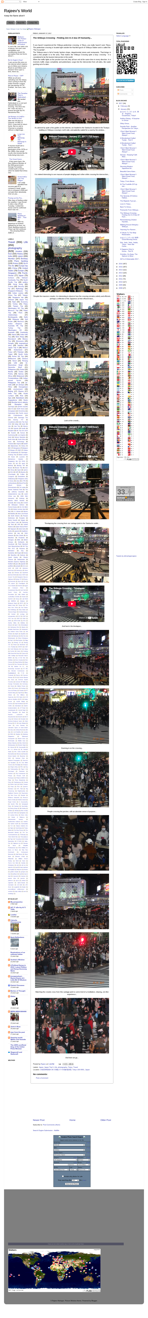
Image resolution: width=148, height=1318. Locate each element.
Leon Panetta (20, 725)
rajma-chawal (21, 882)
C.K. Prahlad (11, 646)
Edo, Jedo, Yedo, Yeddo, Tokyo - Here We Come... (129, 244)
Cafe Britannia (14, 649)
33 (121, 492)
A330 (24, 618)
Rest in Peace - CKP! (15, 76)
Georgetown (23, 387)
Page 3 (23, 769)
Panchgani (11, 771)
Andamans (25, 629)
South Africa (22, 439)
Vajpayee (13, 529)
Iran (26, 468)
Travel (75, 1067)
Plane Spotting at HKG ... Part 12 (22, 216)
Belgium (25, 448)
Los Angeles (22, 435)
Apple (16, 633)
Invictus (10, 703)
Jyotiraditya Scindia (13, 596)
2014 (121, 270)
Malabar (22, 601)
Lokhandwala (12, 483)
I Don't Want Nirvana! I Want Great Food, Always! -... (128, 133)
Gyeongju (11, 406)
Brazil (15, 644)
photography (62, 1067)
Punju (12, 786)
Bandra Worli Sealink (16, 500)
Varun (14, 845)
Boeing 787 (21, 465)
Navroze (25, 760)
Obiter (13, 996)
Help (88, 1142)
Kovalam (23, 719)
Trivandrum (18, 839)
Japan (41, 1067)
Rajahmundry (21, 791)
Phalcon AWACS (21, 778)
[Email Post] (59, 1064)
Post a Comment (42, 1078)
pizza (17, 880)
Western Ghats (20, 856)
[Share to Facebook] (70, 1064)
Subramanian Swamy (15, 819)
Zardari (13, 614)
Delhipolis (21, 542)
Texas (10, 463)
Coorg (18, 503)
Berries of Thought (18, 991)
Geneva (10, 417)
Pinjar (9, 780)
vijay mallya (18, 891)
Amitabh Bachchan (13, 629)
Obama (21, 391)
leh (17, 463)
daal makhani (24, 867)
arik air (24, 865)
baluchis (10, 867)
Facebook (11, 544)
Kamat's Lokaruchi (15, 714)
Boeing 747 (18, 420)
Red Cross (14, 795)
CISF (26, 646)
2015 (121, 267)
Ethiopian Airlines (18, 505)
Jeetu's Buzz (15, 1027)
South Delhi (13, 812)
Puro (18, 786)
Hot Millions (21, 695)
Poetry (10, 374)
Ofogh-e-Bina (14, 767)
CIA (24, 581)
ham (9, 874)
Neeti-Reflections (17, 937)
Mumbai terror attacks (20, 402)
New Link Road (23, 513)
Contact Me (32, 23)
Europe (21, 271)
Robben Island (22, 799)
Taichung (25, 522)
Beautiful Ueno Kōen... (128, 171)
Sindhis (10, 810)
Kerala (26, 553)
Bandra (23, 472)
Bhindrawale (11, 638)
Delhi (26, 317)
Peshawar (11, 778)
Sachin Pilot (14, 804)
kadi (20, 874)
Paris (20, 313)
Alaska (23, 627)
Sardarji (16, 806)
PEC (21, 767)
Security (21, 286)
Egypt (26, 585)
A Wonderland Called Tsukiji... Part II (128, 139)
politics (25, 282)
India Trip (12, 393)
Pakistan (20, 352)
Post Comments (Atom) (51, 1125)
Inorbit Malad (20, 701)
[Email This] (64, 1064)
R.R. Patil (20, 788)
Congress (11, 476)
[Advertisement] (72, 1101)
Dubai (22, 369)
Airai (21, 396)
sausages (11, 884)
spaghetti (16, 887)
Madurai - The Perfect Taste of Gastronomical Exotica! (22, 40)
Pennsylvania (12, 487)
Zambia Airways (23, 612)
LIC (15, 723)
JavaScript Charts (79, 1244)
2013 (121, 273)
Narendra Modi (15, 367)
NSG (9, 758)
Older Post (105, 1120)
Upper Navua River (21, 527)
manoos (23, 876)
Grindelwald (14, 452)
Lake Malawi (22, 723)
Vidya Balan (22, 609)
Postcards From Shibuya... (130, 210)
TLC (11, 826)
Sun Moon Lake (13, 522)
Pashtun (10, 773)
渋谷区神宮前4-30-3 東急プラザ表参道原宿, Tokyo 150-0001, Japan (65, 1070)
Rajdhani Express (13, 793)
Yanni (23, 861)
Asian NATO (22, 574)
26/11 (24, 566)
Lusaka (26, 732)
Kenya (17, 599)
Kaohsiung (11, 435)
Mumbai (11, 259)
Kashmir (10, 599)
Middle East (21, 740)
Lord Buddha (17, 732)
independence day (14, 494)
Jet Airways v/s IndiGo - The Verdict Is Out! (16, 117)
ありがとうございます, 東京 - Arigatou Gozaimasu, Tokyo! (129, 113)
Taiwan (25, 295)
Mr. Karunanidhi (21, 747)
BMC (18, 540)
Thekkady (23, 834)
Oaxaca (25, 358)
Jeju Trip (17, 426)
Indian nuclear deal (19, 509)
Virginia (18, 444)
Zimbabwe (11, 865)
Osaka (21, 372)
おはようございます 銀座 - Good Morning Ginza (129, 238)
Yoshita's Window (18, 960)
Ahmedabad (24, 625)
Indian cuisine (17, 293)
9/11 (11, 472)
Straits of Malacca (17, 817)
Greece (16, 688)
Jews (18, 481)
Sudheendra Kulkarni (14, 821)
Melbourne (12, 358)
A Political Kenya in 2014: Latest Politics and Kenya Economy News (19, 968)
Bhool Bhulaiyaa (23, 638)
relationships (12, 315)
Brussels (12, 581)
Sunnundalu (24, 823)
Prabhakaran (17, 782)
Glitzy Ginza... (125, 123)
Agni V (16, 625)
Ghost (12, 686)
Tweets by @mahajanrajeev (126, 556)
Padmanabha (14, 769)
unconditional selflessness (16, 889)
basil (16, 867)
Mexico (25, 347)
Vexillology (13, 609)
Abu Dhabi (19, 535)
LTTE (24, 481)
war (25, 891)
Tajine (11, 828)
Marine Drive (21, 738)
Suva (9, 441)
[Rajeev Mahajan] (34, 29)
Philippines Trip (14, 383)
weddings (10, 893)
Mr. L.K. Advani (12, 749)
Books (26, 579)
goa (16, 564)
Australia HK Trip (15, 326)
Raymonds (25, 793)
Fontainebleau (13, 378)
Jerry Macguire (13, 712)
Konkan (16, 719)
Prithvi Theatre (23, 784)
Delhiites (10, 660)
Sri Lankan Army (13, 815)
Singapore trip (17, 297)
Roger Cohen (12, 802)
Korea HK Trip (18, 356)
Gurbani (23, 688)
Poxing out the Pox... (15, 198)
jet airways (20, 385)
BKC (9, 448)
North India (11, 439)
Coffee (22, 474)
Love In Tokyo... (126, 204)
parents (22, 878)
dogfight (12, 869)
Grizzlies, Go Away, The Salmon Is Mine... (128, 255)
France (10, 286)
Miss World (22, 743)
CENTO (20, 646)
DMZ (19, 450)
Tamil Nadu (19, 828)
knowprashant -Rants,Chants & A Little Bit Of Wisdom (18, 978)
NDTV (21, 603)
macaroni (15, 876)
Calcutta (10, 503)
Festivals (10, 675)
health (23, 428)
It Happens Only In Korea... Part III (127, 250)
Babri (9, 636)
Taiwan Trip (18, 306)
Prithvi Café (13, 784)
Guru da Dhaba (12, 690)
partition (10, 566)
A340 (9, 568)
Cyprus (24, 653)
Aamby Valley (12, 623)
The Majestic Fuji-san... (128, 201)
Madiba (12, 513)
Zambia (23, 863)
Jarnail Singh (22, 710)
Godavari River (17, 588)
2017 (121, 103)
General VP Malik (21, 682)
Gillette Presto (21, 686)
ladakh (25, 444)
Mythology (19, 289)
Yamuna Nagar (12, 612)
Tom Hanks (24, 607)
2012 (121, 276)
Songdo (11, 343)
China (14, 268)
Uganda (15, 428)
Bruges (12, 450)
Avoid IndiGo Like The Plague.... (22, 178)
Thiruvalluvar (24, 837)
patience (10, 880)
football (10, 564)
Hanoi (14, 334)
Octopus (25, 764)
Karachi (20, 716)
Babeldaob (20, 398)
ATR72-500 (17, 620)
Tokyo (70, 1067)
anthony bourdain (18, 492)
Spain (19, 470)
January (124, 109)
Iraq (22, 551)
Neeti (9, 437)
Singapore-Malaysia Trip (18, 291)
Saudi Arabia (13, 557)
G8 (16, 677)
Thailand (11, 444)
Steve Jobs (24, 815)
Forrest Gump (12, 507)
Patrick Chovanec (17, 985)
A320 (18, 618)
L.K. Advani (17, 511)
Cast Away (24, 649)
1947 (24, 616)
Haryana (22, 548)
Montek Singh (22, 745)
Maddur (18, 734)
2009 (121, 285)
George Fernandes (13, 684)
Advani (10, 625)
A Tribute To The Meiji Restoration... (128, 233)
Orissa (12, 470)
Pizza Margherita (20, 780)
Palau (26, 304)
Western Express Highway (16, 562)
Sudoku (25, 821)
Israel (23, 424)
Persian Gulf (21, 775)
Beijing (10, 391)
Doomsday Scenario (14, 668)
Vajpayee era (17, 843)
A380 (16, 568)
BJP (17, 472)
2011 (121, 279)
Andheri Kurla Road (16, 631)
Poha (9, 782)
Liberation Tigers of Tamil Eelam (18, 727)
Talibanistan (21, 559)
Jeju (9, 426)
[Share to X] (68, 1064)
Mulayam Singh (12, 603)
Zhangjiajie (11, 411)
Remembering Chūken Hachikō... (128, 220)
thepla (23, 887)
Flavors (18, 675)
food (10, 254)
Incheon (11, 278)
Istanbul (20, 345)
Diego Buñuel (18, 662)
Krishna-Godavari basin (15, 721)
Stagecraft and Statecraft (16, 1053)
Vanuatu (25, 843)
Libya (11, 729)
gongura (23, 871)
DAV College (11, 655)
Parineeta (21, 771)
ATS (24, 620)
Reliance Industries (13, 797)
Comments (123, 94)
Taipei (10, 354)
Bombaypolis (12, 317)
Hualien (13, 433)
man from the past (18, 1032)
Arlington (11, 540)
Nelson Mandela (20, 437)
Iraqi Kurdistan (19, 703)
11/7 (19, 616)
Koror (13, 457)
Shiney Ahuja (13, 808)
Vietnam (11, 300)
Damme (20, 585)
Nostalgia (17, 764)
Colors (18, 651)
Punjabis (22, 518)
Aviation (18, 251)
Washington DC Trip (16, 308)
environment (18, 389)
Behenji (10, 465)
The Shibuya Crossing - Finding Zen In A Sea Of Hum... (129, 215)
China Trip (12, 295)
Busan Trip (18, 468)
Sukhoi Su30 (14, 823)
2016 (121, 264)
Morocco (20, 321)
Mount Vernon (14, 485)
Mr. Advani (11, 747)
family (10, 531)
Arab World (13, 574)
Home (11, 23)
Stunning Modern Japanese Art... (126, 167)
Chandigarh (22, 583)
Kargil (19, 553)
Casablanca (12, 422)
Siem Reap (19, 337)
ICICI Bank (19, 697)
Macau (25, 511)
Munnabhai (11, 754)
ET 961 (25, 668)
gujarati (23, 564)
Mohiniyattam (11, 745)
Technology (20, 441)
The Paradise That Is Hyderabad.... (23, 95)
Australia (11, 332)
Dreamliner (21, 476)
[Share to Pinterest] (72, 1064)
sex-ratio (19, 884)
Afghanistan (14, 446)
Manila (10, 372)
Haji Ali (20, 692)
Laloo (9, 725)
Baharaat (15, 636)
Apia (9, 398)
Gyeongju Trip (23, 417)
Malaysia (15, 319)
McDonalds (11, 740)
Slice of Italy (24, 810)
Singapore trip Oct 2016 (16, 461)
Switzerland (18, 350)
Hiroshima (21, 411)
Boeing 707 (18, 579)
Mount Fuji (22, 483)
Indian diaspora (15, 324)
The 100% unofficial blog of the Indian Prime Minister (18, 1047)
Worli (17, 861)
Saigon (23, 520)
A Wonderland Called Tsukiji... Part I (128, 144)
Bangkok (11, 430)
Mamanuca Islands (15, 459)
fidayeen (19, 869)
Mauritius (14, 555)
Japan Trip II (48, 1067)
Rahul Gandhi (12, 520)
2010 (121, 282)
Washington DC (15, 330)
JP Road (22, 708)
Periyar (10, 775)
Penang (25, 361)
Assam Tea (11, 577)
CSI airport (11, 583)
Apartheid (25, 572)
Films (10, 387)
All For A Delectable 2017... (130, 259)
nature (20, 256)
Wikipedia (10, 858)
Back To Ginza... (126, 207)
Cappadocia (12, 400)
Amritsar (16, 572)
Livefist (13, 915)
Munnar (19, 754)
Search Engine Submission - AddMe (46, 1130)
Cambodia (24, 332)
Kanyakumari (11, 716)
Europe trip (23, 266)
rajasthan (10, 882)
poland (23, 880)
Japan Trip (23, 300)
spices (26, 470)
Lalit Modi (25, 599)
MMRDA (13, 601)
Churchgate (11, 474)
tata (18, 533)
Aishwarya (19, 570)
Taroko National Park (15, 489)
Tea (26, 489)
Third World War (13, 837)
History (20, 254)
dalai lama (22, 529)
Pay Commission (21, 773)
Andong (21, 498)
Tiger (11, 839)
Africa (10, 376)
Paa (27, 767)
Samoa (20, 374)
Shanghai (17, 404)
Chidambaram (17, 415)
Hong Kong (18, 284)
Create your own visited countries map (57, 1244)
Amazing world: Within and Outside (18, 1038)
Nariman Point (20, 758)
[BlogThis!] (66, 1064)
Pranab (26, 782)
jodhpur (15, 874)
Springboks (22, 812)
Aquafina (23, 633)
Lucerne (22, 457)
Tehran (20, 605)
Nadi (14, 302)
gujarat (17, 531)
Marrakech (12, 339)
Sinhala (17, 810)
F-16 (22, 673)
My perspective (17, 902)
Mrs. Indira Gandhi (19, 751)
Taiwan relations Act (22, 826)
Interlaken (11, 551)
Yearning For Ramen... (128, 229)
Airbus (23, 446)
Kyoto (26, 400)
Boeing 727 (17, 642)
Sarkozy (22, 555)
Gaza (12, 679)
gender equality (23, 406)
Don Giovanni (18, 664)
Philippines (12, 369)
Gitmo (9, 688)
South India (23, 354)
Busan (10, 468)
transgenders (12, 616)
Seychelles (25, 806)
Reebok (23, 795)
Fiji (9, 289)
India (10, 256)
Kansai (22, 433)
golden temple (14, 871)
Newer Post (39, 1120)
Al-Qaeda (21, 538)
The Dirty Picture (18, 830)
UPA (18, 524)
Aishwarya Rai (14, 627)
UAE (15, 363)
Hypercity (11, 697)
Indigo (16, 424)
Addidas (22, 623)
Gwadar (21, 690)
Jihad (23, 712)
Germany (25, 684)
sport (23, 463)
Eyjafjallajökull (12, 673)
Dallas (26, 450)
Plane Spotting (21, 261)
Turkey (15, 304)
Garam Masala (23, 677)
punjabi (18, 566)
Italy (9, 511)
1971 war (11, 618)
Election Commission (18, 671)
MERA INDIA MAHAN (18, 1011)
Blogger (94, 1301)
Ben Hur (23, 636)
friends (26, 869)
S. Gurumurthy (23, 802)
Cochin (12, 651)
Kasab (24, 596)
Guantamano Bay (13, 590)
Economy (24, 302)
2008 (121, 288)
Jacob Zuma (12, 592)
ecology (22, 614)
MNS (11, 734)
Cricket (25, 503)
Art (12, 409)
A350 (9, 620)
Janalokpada (11, 710)
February (124, 106)
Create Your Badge (21, 29)
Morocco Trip (13, 310)
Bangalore (17, 448)
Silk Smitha (23, 808)
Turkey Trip (14, 328)
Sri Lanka (22, 487)
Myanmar (22, 756)
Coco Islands (11, 585)
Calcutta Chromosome (16, 921)
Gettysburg (11, 479)
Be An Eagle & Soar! (15, 60)
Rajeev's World (18, 10)
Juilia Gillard (21, 594)
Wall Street (19, 854)
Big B (11, 640)
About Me (21, 23)
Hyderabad (11, 413)
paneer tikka (12, 878)
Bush (19, 581)
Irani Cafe (23, 590)
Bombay (24, 259)
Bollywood (20, 376)
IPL (21, 699)
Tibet (12, 524)
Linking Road (19, 729)
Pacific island (23, 413)
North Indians (15, 516)
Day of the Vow (20, 657)
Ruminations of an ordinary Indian (18, 953)
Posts (121, 90)
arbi (18, 865)
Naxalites (13, 762)
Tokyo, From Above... (128, 181)
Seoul (14, 361)
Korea (15, 263)
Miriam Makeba (12, 743)
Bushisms (22, 644)
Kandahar (11, 553)
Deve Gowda (19, 660)
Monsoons (20, 341)
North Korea (21, 409)
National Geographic (14, 760)
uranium (10, 891)
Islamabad (18, 705)
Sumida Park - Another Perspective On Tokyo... (129, 127)
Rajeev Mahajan (10, 29)
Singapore (12, 273)
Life (55, 1067)
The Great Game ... (16, 159)
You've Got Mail (13, 863)
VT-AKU (19, 841)
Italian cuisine (23, 455)
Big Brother (19, 640)
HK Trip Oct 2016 (22, 430)
